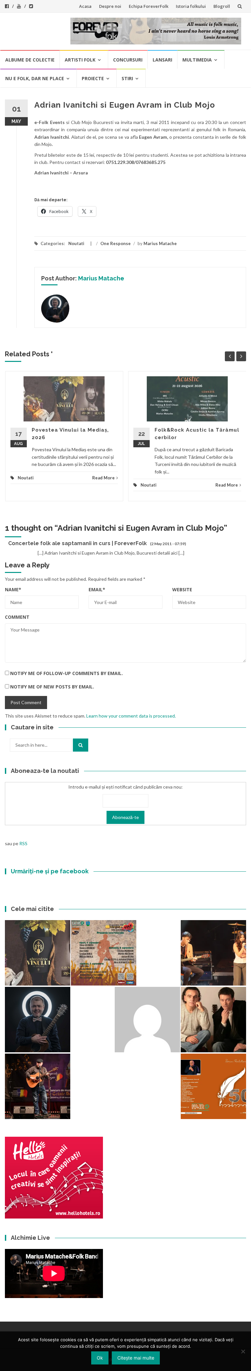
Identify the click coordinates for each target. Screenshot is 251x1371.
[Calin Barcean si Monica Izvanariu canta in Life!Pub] (37, 1019)
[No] (243, 1351)
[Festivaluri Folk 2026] (213, 953)
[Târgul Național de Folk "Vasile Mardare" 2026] (103, 953)
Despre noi (110, 6)
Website (182, 589)
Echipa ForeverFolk (148, 6)
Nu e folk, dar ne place (34, 78)
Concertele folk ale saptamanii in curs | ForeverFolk (77, 543)
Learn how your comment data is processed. (131, 716)
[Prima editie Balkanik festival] (147, 1019)
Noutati (76, 243)
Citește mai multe (135, 1358)
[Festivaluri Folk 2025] (37, 1086)
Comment (17, 617)
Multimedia (197, 60)
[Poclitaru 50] (213, 1086)
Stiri (127, 78)
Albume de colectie (30, 60)
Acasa (85, 6)
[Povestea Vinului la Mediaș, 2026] (37, 953)
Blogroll (221, 6)
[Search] (80, 745)
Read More (103, 477)
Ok (100, 1358)
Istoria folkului (191, 6)
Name (13, 589)
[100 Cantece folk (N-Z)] (213, 1019)
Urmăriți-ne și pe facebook (50, 871)
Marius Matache (160, 243)
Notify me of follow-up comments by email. (66, 673)
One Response (115, 243)
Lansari (162, 60)
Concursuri (127, 60)
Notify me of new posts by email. (52, 687)
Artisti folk (80, 60)
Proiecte (93, 78)
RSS (23, 843)
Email (97, 589)
